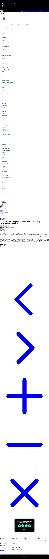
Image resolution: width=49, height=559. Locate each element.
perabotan (4, 127)
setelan (3, 74)
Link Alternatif (2, 545)
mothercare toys (4, 199)
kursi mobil (4, 105)
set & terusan (4, 40)
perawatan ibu (5, 175)
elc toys (3, 201)
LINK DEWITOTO (23, 240)
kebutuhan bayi (5, 37)
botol (3, 132)
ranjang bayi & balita (6, 125)
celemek (3, 138)
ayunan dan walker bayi (6, 193)
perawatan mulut (4, 171)
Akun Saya (2, 204)
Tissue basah (4, 179)
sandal (3, 51)
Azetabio (26, 24)
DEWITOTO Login (3, 543)
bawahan (3, 58)
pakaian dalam (4, 92)
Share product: (2, 245)
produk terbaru (5, 27)
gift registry (22, 3)
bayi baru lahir (4, 99)
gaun (3, 60)
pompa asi (3, 154)
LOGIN (28, 11)
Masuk (2, 205)
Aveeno (12, 24)
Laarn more (12, 227)
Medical (3, 182)
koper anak (4, 103)
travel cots (4, 113)
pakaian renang (5, 67)
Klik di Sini (24, 529)
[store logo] (8, 13)
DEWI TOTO (2, 538)
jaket (3, 76)
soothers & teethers (5, 136)
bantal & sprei (5, 122)
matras (3, 129)
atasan (3, 71)
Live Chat (42, 557)
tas (2, 31)
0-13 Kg (3, 107)
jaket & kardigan (4, 63)
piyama (3, 42)
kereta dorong (5, 97)
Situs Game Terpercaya (3, 552)
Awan (19, 24)
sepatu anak (3, 49)
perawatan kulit (4, 164)
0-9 (46, 18)
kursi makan (4, 159)
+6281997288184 (15, 543)
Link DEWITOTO (3, 550)
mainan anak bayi (5, 198)
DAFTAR (38, 11)
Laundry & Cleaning (5, 180)
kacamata (3, 33)
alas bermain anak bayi (6, 195)
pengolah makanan (5, 148)
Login (15, 557)
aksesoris (4, 117)
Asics (4, 24)
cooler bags (3, 157)
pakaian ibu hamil (5, 80)
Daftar (24, 557)
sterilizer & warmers (6, 134)
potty (3, 186)
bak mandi (4, 188)
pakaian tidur (4, 94)
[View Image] (0, 517)
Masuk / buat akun (5, 215)
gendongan (4, 111)
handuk (3, 190)
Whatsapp (33, 557)
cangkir (3, 142)
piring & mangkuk (4, 144)
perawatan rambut (4, 169)
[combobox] (4, 208)
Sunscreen (3, 166)
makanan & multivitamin (7, 150)
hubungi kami (14, 538)
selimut (3, 120)
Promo (6, 557)
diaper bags (4, 115)
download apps (10, 3)
